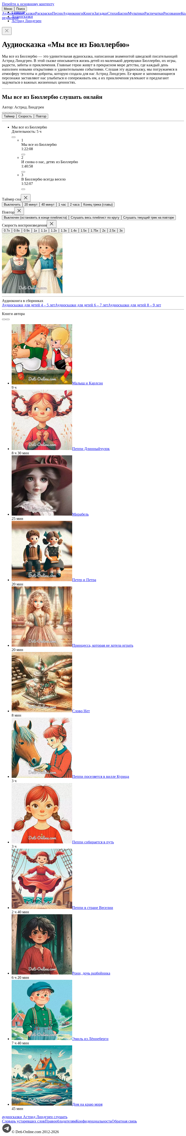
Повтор (41, 116)
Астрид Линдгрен (26, 21)
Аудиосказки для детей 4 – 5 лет (28, 305)
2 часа (74, 204)
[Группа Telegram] (7, 1132)
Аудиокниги (73, 13)
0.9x (27, 230)
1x (35, 230)
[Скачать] (23, 154)
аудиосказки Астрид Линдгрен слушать (34, 1117)
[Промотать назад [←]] (8, 113)
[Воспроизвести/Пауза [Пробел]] (12, 113)
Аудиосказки (12, 13)
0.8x (17, 230)
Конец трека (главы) (98, 204)
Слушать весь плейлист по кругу (95, 217)
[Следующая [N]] (19, 113)
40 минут (47, 204)
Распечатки (153, 13)
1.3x (64, 230)
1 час (62, 204)
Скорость (25, 116)
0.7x (7, 230)
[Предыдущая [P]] (4, 113)
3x (121, 230)
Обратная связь (124, 1121)
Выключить (12, 204)
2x (104, 230)
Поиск (20, 9)
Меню (8, 9)
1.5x (84, 230)
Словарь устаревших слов (23, 1121)
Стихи (112, 13)
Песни (57, 13)
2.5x (112, 230)
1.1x (44, 230)
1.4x (74, 230)
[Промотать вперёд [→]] (15, 113)
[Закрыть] (7, 31)
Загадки (100, 13)
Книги (88, 13)
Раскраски (43, 13)
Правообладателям (60, 1121)
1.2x (54, 230)
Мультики (136, 13)
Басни (123, 13)
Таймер (9, 116)
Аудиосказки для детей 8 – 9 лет (134, 305)
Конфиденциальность (94, 1121)
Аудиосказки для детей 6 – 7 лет (81, 305)
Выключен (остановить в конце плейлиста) (35, 217)
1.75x (94, 230)
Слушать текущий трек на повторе (148, 217)
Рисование (172, 13)
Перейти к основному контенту (28, 4)
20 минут (31, 204)
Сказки (29, 13)
